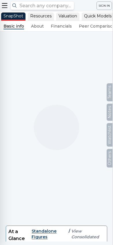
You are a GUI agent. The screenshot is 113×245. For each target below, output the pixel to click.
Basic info (13, 26)
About (37, 26)
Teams (109, 92)
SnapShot (13, 16)
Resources (41, 16)
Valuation (68, 16)
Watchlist (109, 134)
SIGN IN (104, 6)
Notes (109, 112)
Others (109, 158)
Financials (61, 26)
